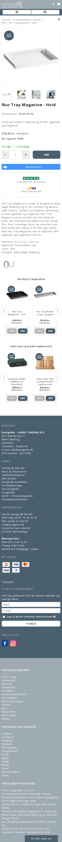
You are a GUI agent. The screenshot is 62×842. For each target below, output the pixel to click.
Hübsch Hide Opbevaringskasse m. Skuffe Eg (29, 811)
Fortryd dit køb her (13, 468)
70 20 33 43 (30, 517)
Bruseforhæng (10, 771)
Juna (4, 708)
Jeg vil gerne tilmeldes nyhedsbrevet (30, 616)
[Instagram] (13, 645)
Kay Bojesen (9, 697)
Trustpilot (8, 582)
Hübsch (6, 704)
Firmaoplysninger (12, 485)
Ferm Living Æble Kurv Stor (18, 790)
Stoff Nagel (9, 715)
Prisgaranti (8, 492)
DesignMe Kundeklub (14, 482)
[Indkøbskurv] (58, 4)
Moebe (6, 718)
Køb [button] (46, 154)
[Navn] (31, 604)
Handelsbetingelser (13, 475)
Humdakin (8, 690)
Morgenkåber (10, 751)
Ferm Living (9, 676)
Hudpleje (7, 733)
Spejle (5, 758)
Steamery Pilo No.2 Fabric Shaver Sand (25, 828)
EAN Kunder (9, 478)
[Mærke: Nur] (10, 264)
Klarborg (7, 683)
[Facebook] (5, 645)
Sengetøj (7, 740)
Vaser (5, 754)
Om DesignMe (10, 489)
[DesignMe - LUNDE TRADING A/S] (12, 4)
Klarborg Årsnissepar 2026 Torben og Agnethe (30, 797)
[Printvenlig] (59, 19)
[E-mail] (31, 610)
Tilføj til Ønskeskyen (33, 167)
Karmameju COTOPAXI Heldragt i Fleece (26, 793)
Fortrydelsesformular (14, 499)
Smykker (7, 744)
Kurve (5, 768)
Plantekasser (9, 747)
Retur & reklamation (14, 471)
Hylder (5, 761)
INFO (12, 331)
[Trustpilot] (31, 178)
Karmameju (9, 680)
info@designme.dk (22, 449)
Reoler (6, 765)
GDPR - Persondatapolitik (17, 495)
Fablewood (8, 687)
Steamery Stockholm (14, 694)
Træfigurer (8, 737)
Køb (23, 331)
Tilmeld (31, 623)
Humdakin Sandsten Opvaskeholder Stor (26, 832)
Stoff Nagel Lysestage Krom (19, 800)
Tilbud (5, 775)
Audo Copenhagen (13, 701)
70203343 (22, 446)
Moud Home (9, 711)
